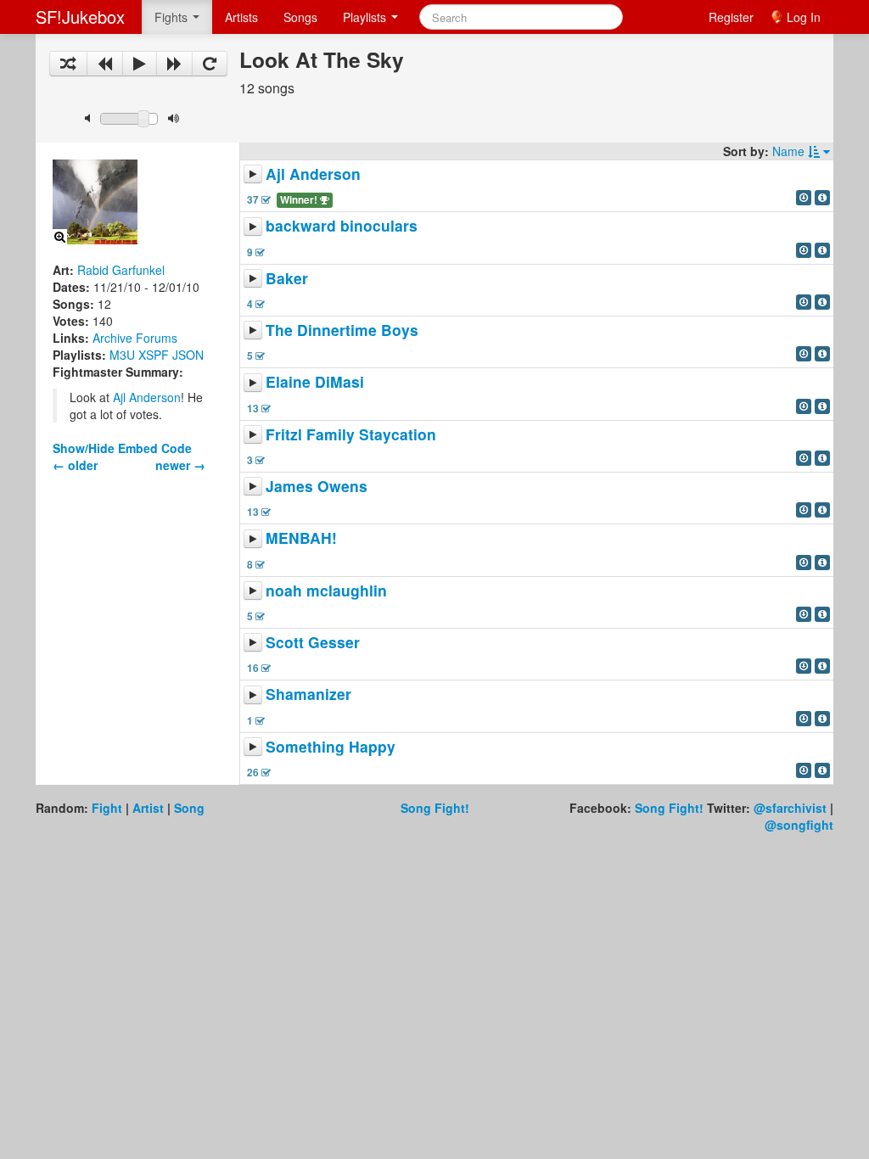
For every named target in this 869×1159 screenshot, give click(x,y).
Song (189, 807)
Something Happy (330, 746)
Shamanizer (308, 694)
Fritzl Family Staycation (351, 434)
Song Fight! (435, 807)
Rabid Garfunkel (121, 269)
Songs (300, 16)
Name (790, 151)
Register (731, 16)
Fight (107, 807)
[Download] (803, 197)
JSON (188, 354)
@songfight (799, 824)
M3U (122, 354)
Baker (287, 277)
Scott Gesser (313, 641)
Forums (156, 337)
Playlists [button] (366, 16)
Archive (112, 337)
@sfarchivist (790, 807)
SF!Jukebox (80, 16)
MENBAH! (301, 538)
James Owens (316, 485)
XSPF (153, 354)
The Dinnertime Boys (342, 329)
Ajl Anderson (147, 397)
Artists (241, 16)
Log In (804, 16)
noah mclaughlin (326, 590)
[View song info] (822, 197)
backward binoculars (342, 226)
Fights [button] (172, 16)
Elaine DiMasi (315, 382)
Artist (148, 807)
